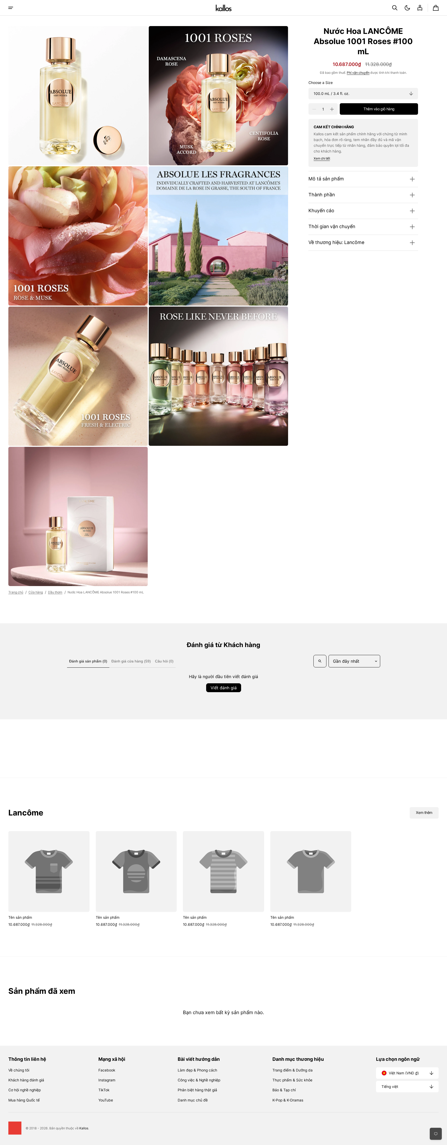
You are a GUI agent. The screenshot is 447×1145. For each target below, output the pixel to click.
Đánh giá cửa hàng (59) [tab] (131, 661)
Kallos (83, 1128)
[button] (395, 8)
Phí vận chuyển (358, 73)
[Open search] (319, 661)
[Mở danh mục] (10, 8)
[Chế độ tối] (407, 8)
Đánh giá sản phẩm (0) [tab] (88, 661)
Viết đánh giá (224, 687)
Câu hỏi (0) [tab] (164, 661)
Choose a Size (320, 83)
